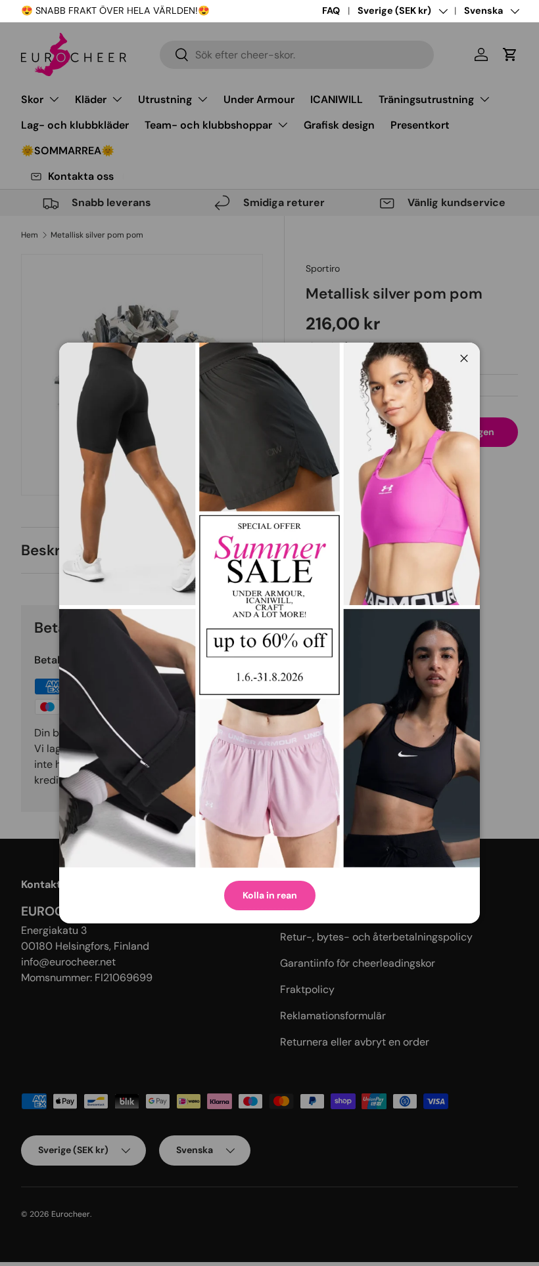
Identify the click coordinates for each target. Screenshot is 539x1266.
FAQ (331, 10)
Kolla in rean (270, 895)
